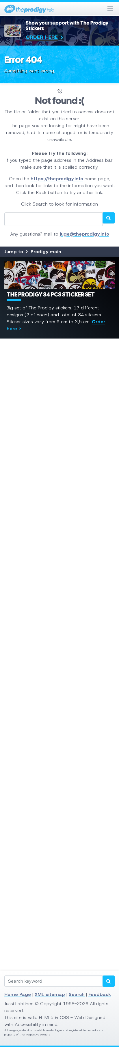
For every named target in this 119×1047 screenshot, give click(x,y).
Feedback (99, 994)
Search (77, 994)
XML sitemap (50, 994)
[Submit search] (109, 981)
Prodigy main (46, 252)
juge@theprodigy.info (84, 234)
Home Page (17, 994)
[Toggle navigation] (110, 8)
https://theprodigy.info (57, 179)
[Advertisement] (59, 593)
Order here (42, 37)
